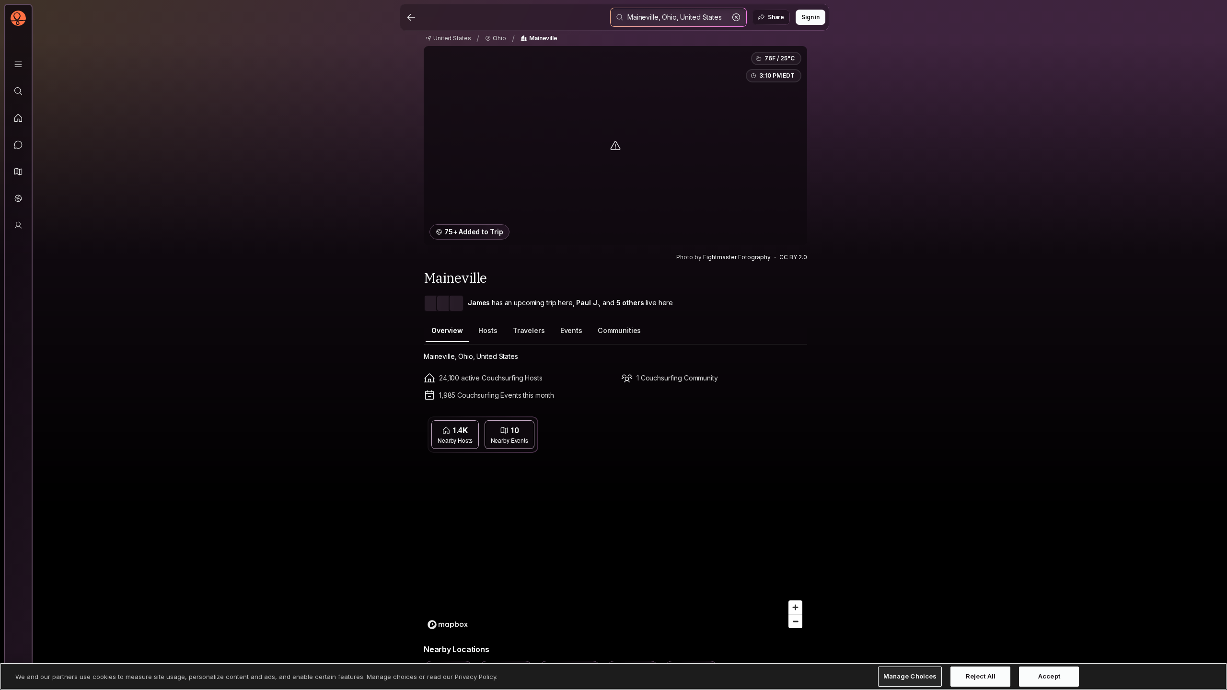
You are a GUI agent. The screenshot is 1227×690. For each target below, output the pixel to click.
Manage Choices (910, 676)
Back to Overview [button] (621, 425)
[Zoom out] (795, 621)
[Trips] (18, 198)
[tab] (447, 331)
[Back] (411, 17)
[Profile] (18, 225)
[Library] (18, 64)
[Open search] (678, 17)
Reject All (980, 676)
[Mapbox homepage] (448, 624)
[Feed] (18, 118)
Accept (1049, 676)
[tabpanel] (615, 514)
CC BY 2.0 (793, 257)
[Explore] (18, 91)
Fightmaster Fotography (737, 257)
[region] (615, 523)
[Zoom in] (795, 607)
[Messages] (18, 144)
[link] (448, 38)
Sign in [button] (810, 17)
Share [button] (776, 17)
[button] (18, 171)
